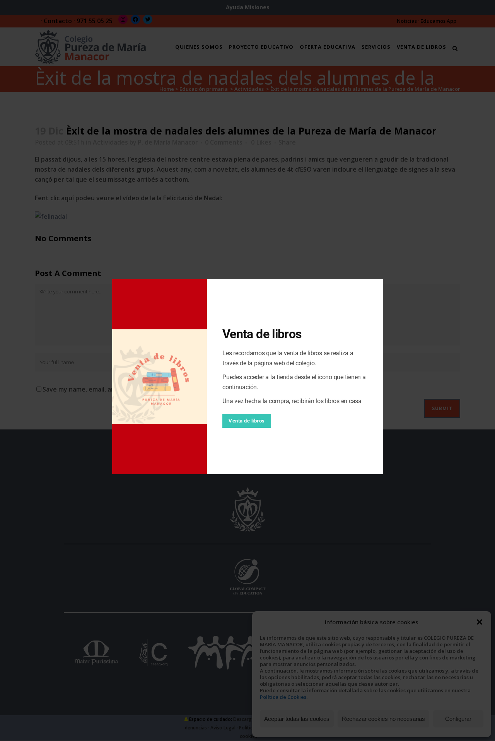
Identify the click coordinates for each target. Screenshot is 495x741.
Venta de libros (247, 421)
